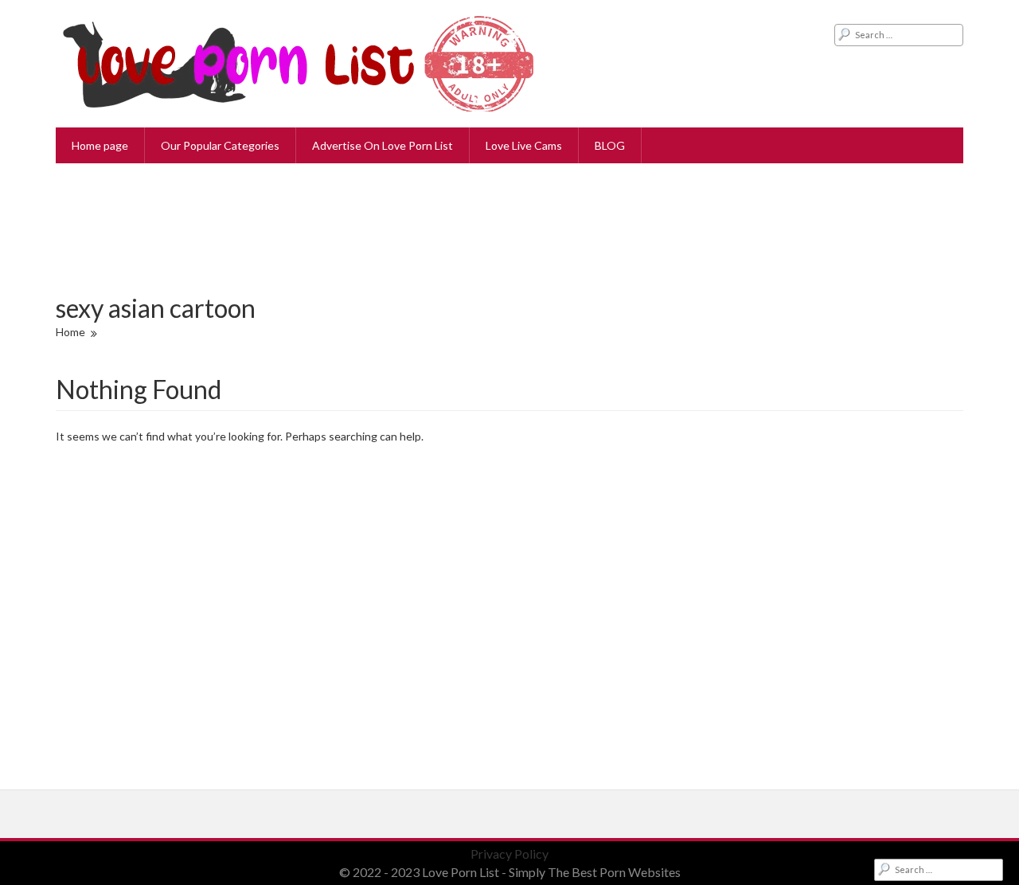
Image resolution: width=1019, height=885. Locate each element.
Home (70, 332)
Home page (100, 145)
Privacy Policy (509, 853)
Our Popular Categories (220, 145)
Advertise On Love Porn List (382, 145)
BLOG (610, 145)
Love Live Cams (524, 145)
